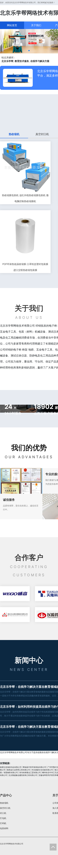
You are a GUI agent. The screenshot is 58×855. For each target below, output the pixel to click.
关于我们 (36, 25)
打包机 (3, 818)
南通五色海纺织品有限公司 (10, 767)
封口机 (3, 813)
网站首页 (12, 25)
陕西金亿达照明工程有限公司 (18, 770)
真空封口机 (5, 808)
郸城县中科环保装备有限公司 (34, 767)
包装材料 (4, 828)
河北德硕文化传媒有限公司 (42, 770)
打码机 (3, 823)
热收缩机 (4, 803)
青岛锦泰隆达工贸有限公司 (30, 772)
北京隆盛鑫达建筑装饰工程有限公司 (23, 775)
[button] (29, 50)
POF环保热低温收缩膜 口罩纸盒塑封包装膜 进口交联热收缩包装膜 (25, 267)
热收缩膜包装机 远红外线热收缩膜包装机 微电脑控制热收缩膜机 (25, 198)
